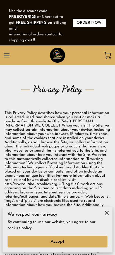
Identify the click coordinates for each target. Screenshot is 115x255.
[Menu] (6, 55)
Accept (57, 241)
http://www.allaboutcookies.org (30, 184)
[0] (107, 55)
